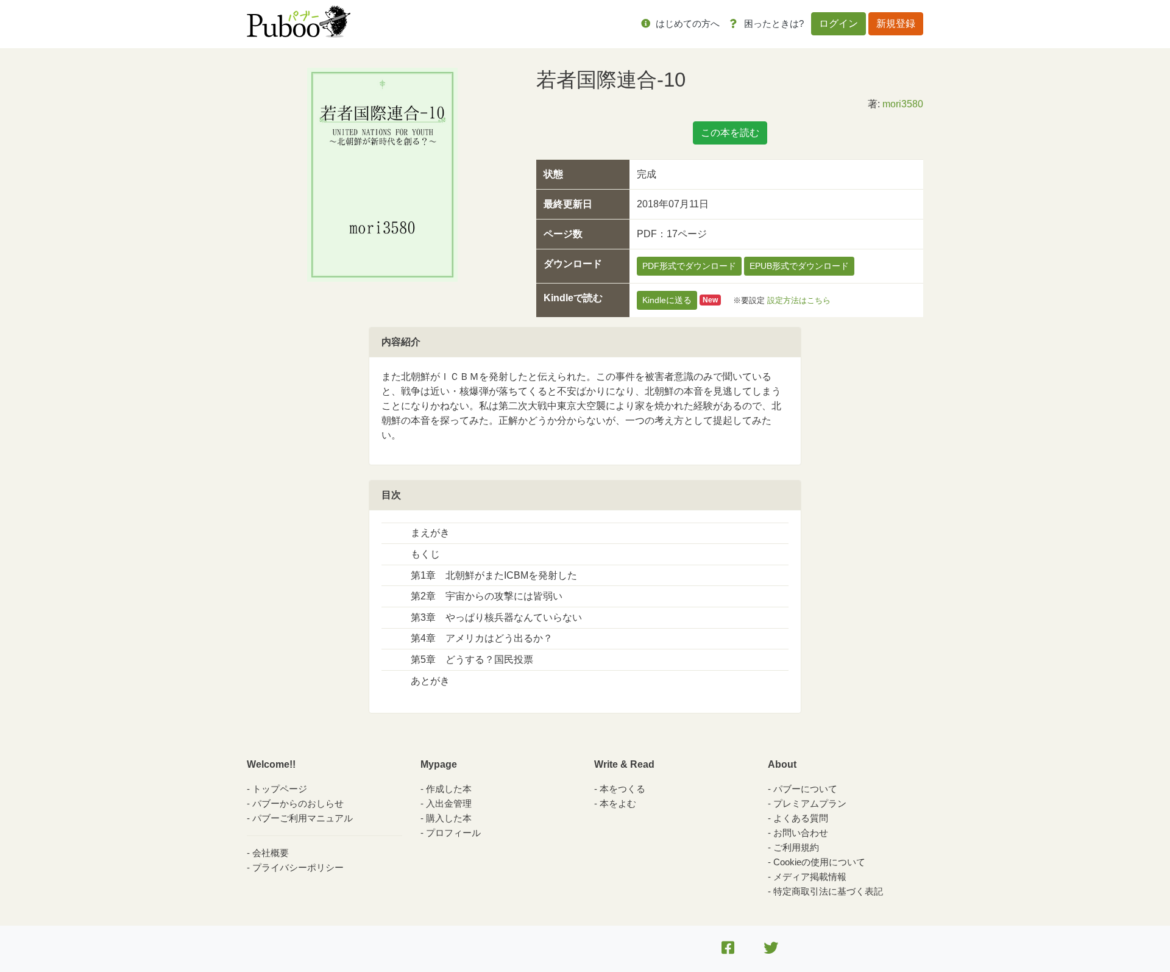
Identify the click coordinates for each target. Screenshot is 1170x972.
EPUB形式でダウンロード (799, 266)
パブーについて (805, 789)
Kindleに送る (667, 300)
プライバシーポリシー (298, 867)
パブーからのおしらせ (298, 803)
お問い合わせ (800, 832)
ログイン (838, 23)
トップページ (279, 789)
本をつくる (622, 789)
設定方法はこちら (799, 299)
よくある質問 (800, 818)
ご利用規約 (796, 847)
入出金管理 (449, 803)
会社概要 (270, 853)
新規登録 (895, 23)
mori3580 (902, 104)
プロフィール (453, 832)
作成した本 (449, 789)
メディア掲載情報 (809, 876)
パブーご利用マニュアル (302, 818)
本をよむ (618, 803)
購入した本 (449, 818)
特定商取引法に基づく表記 (828, 891)
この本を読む (730, 132)
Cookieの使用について (819, 862)
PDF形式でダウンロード (689, 266)
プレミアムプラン (809, 803)
